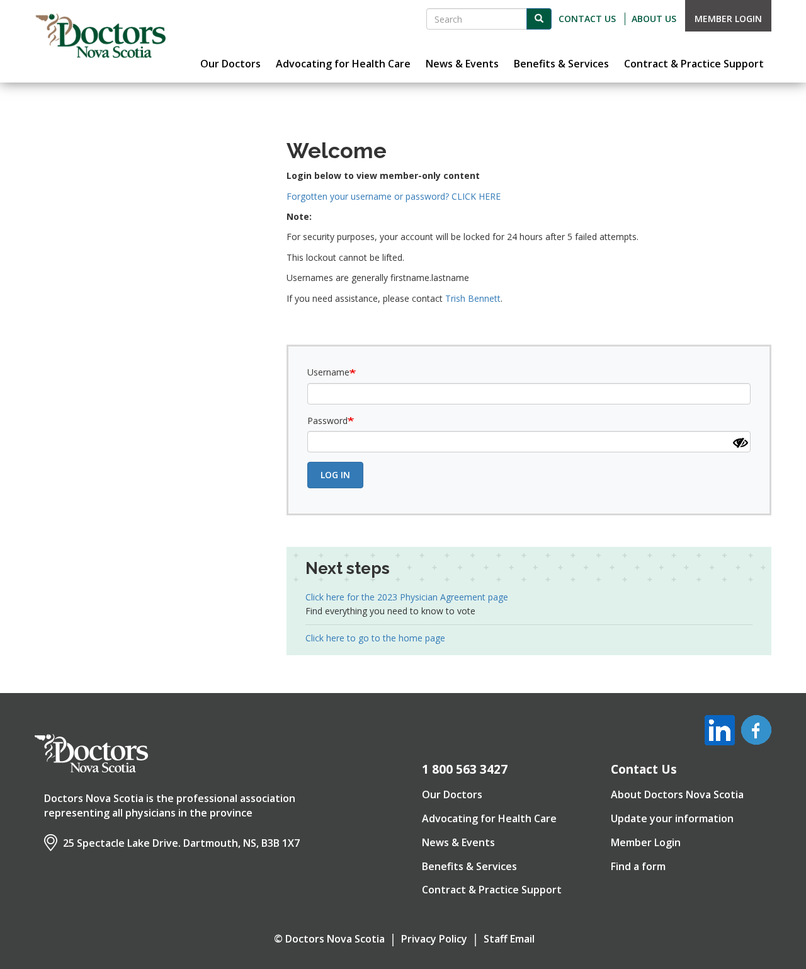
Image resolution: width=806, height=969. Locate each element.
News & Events (458, 842)
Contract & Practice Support (492, 890)
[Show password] (740, 443)
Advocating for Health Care (489, 818)
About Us (654, 19)
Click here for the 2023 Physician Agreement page (406, 597)
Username (328, 372)
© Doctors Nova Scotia (329, 939)
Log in (335, 475)
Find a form (638, 866)
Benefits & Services (469, 866)
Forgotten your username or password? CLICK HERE (394, 196)
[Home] (101, 36)
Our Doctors (452, 794)
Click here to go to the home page (375, 638)
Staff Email (509, 939)
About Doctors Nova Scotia (677, 794)
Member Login (728, 19)
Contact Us (587, 19)
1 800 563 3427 (465, 769)
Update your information (672, 818)
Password (327, 421)
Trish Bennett (473, 298)
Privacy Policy (434, 939)
